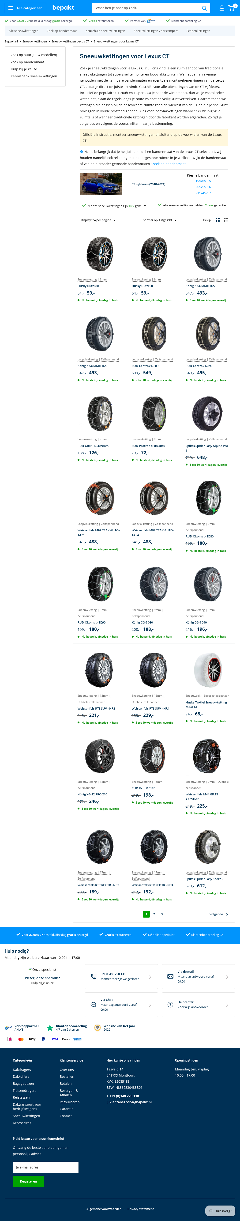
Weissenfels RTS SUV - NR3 (96, 708)
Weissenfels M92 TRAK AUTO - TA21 (99, 532)
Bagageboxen (23, 1083)
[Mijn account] (222, 8)
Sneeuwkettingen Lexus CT (70, 41)
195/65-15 (203, 180)
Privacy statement (141, 1209)
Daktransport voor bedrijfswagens (27, 1106)
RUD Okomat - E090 (91, 622)
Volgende (216, 914)
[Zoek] (204, 8)
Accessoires (22, 1123)
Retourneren (70, 1102)
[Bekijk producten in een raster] (218, 220)
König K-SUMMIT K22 (200, 286)
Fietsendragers (24, 1090)
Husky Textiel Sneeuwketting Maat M (206, 704)
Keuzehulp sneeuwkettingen (105, 31)
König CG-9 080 (142, 622)
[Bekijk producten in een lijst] (226, 220)
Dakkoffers (21, 1076)
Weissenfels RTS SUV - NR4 (150, 708)
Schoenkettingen (198, 31)
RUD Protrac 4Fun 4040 (148, 446)
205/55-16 (203, 187)
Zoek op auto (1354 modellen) (34, 55)
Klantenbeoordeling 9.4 (186, 21)
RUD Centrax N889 (145, 366)
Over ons (67, 1069)
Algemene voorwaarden (103, 1209)
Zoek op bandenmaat (62, 31)
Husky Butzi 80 (88, 286)
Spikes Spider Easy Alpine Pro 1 (207, 448)
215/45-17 (203, 193)
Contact (66, 1116)
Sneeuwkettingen (34, 41)
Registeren (28, 1181)
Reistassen (21, 1097)
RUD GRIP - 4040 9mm (93, 446)
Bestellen (67, 1076)
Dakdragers (22, 1069)
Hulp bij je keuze (24, 69)
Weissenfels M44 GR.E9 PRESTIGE (202, 796)
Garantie (66, 1109)
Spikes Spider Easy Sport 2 (204, 879)
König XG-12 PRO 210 (92, 794)
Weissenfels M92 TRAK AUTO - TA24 (153, 532)
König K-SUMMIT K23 (92, 366)
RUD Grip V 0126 (143, 788)
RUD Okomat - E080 (200, 536)
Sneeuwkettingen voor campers (156, 31)
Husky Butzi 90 (142, 286)
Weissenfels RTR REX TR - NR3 (98, 885)
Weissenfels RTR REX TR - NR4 (152, 885)
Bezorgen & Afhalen (69, 1092)
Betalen (66, 1083)
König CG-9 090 (196, 622)
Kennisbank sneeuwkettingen (34, 76)
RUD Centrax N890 (199, 366)
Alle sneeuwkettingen (23, 31)
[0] (231, 8)
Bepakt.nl (11, 41)
